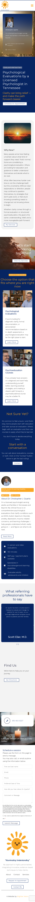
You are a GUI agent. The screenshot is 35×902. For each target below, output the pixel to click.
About (8, 874)
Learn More (11, 342)
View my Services (21, 261)
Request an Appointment (17, 881)
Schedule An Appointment (15, 104)
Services (26, 874)
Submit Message (11, 823)
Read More (7, 536)
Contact (17, 463)
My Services (10, 225)
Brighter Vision (22, 896)
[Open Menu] (32, 5)
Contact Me (17, 887)
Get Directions (11, 680)
